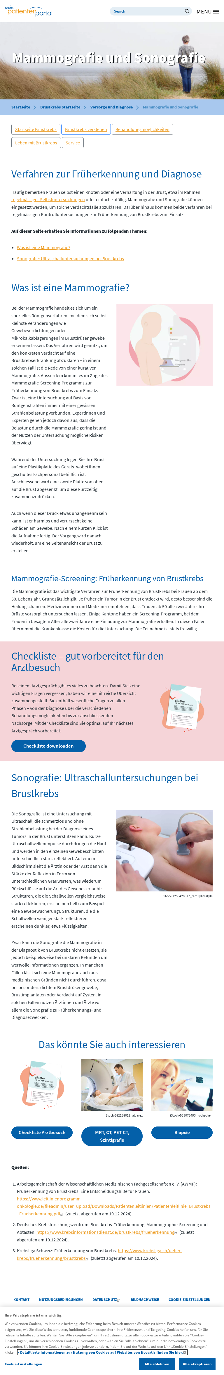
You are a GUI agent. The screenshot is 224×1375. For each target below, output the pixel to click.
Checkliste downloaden (48, 746)
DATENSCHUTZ (104, 1299)
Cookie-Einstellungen (24, 1364)
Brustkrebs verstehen (86, 129)
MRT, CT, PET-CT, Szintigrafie (112, 1136)
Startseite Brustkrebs (36, 129)
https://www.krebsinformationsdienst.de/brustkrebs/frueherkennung (105, 1232)
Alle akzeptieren (197, 1364)
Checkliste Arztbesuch (42, 1132)
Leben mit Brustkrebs (36, 143)
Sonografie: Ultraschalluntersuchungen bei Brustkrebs (70, 258)
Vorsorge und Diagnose (111, 107)
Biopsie (182, 1132)
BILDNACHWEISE (145, 1299)
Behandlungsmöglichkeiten (142, 129)
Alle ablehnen (157, 1364)
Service (73, 143)
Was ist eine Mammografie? (43, 247)
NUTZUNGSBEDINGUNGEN (61, 1299)
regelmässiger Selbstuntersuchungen (48, 199)
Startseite (20, 107)
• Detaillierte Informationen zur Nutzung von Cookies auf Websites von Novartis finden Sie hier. (100, 1352)
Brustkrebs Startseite (60, 107)
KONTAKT (21, 1299)
